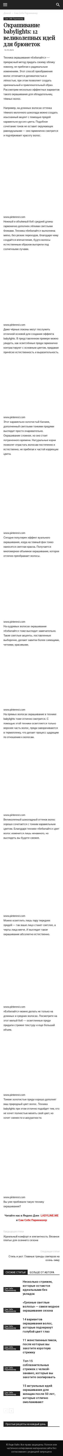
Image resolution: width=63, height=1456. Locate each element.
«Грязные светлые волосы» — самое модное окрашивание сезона (41, 1306)
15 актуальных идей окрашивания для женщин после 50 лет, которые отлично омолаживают (39, 1394)
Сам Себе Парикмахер (26, 13)
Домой (7, 13)
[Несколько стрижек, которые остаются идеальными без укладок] (12, 1286)
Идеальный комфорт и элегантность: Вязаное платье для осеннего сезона (31, 1238)
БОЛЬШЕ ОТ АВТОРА (42, 1272)
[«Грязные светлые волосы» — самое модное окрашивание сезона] (12, 1306)
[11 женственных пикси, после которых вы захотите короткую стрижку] (12, 1344)
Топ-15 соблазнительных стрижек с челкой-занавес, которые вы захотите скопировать (39, 1369)
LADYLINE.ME (49, 1215)
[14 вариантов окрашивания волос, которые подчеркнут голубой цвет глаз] (12, 1323)
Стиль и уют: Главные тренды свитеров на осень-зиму (34, 1258)
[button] (58, 5)
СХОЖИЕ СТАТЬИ (16, 1272)
